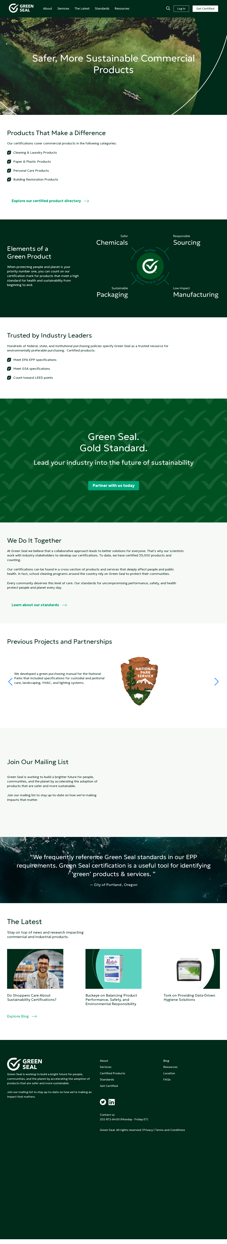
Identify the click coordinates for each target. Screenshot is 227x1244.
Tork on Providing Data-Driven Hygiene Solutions (189, 997)
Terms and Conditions (170, 1130)
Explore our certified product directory (46, 201)
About (47, 8)
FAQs (167, 1079)
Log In (181, 8)
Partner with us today (114, 485)
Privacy (148, 1130)
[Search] (168, 8)
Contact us (107, 1114)
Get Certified (205, 8)
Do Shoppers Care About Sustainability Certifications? (31, 997)
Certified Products (112, 1073)
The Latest (82, 8)
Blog (166, 1060)
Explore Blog (18, 1016)
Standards (102, 8)
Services (63, 8)
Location (169, 1073)
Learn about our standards (35, 605)
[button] (216, 682)
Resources (122, 8)
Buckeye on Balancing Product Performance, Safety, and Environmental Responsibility (111, 999)
